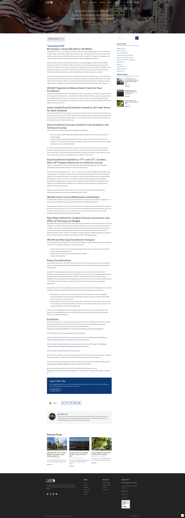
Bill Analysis (78, 11)
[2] (101, 72)
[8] (79, 306)
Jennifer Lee (94, 11)
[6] (106, 294)
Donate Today (55, 389)
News (110, 2)
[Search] (137, 38)
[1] (55, 65)
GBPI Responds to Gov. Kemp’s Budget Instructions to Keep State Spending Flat (56, 454)
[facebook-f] (131, 2)
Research (102, 2)
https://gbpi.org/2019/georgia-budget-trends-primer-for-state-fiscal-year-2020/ (69, 364)
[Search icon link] (124, 2)
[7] (72, 299)
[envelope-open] (137, 2)
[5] (82, 208)
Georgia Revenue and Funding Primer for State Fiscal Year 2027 (78, 454)
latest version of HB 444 (57, 93)
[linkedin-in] (133, 2)
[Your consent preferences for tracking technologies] (182, 515)
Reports (107, 11)
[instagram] (135, 2)
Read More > (49, 464)
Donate (117, 2)
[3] (104, 150)
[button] (63, 403)
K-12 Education (101, 11)
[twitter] (128, 2)
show (61, 39)
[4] (86, 192)
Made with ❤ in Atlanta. (134, 516)
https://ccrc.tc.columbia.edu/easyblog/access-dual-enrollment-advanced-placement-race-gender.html (75, 329)
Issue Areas (93, 2)
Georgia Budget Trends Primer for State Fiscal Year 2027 (101, 453)
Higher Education (86, 11)
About (84, 2)
